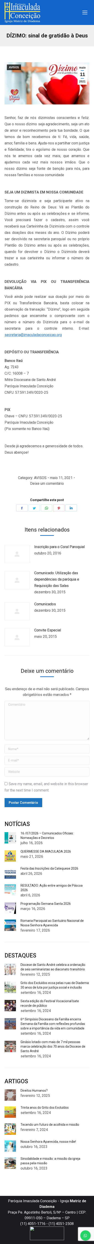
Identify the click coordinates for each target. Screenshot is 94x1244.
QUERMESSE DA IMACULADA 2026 (46, 851)
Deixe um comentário (47, 483)
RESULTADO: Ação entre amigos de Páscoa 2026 (52, 888)
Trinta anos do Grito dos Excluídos (45, 1107)
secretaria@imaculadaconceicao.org (33, 335)
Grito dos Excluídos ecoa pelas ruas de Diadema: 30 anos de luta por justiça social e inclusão (55, 985)
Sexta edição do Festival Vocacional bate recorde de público (50, 1003)
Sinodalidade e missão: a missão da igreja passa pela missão (50, 1161)
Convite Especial (47, 630)
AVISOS (14, 67)
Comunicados (45, 604)
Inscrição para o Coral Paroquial (59, 547)
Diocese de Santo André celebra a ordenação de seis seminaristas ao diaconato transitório (53, 967)
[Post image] (17, 554)
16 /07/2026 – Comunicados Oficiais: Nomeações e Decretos (47, 835)
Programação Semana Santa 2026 (46, 903)
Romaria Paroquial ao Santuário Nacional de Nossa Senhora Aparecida (52, 923)
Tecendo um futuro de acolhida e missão (50, 1124)
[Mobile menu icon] (84, 12)
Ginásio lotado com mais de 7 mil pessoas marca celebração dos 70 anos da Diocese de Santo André (53, 1046)
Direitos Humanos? (34, 1090)
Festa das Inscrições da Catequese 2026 (49, 868)
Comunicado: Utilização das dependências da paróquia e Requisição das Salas (56, 579)
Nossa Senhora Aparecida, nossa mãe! (48, 1141)
